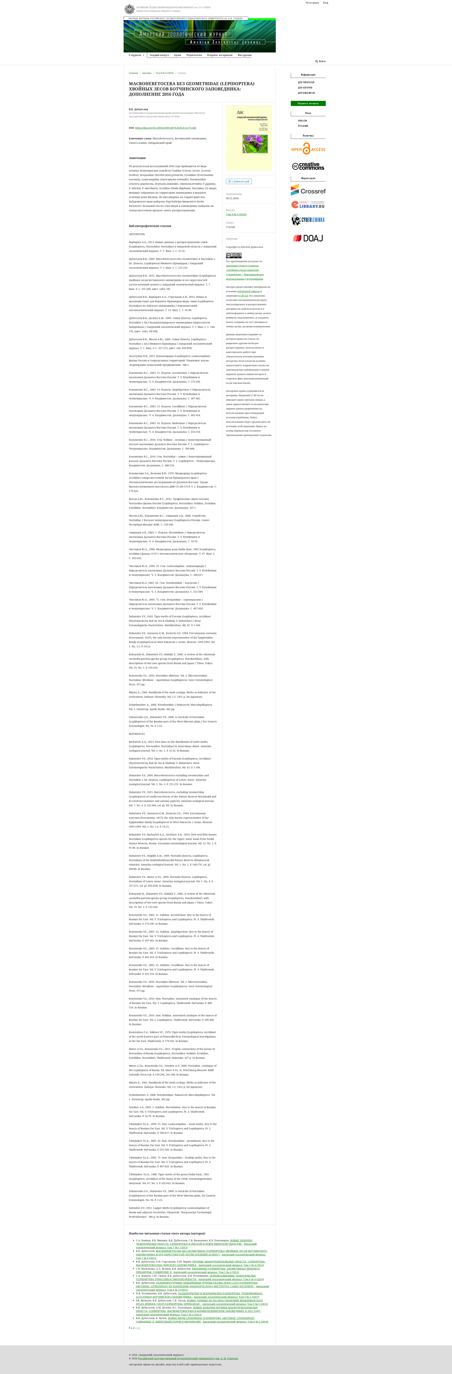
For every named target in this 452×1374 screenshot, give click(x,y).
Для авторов (305, 87)
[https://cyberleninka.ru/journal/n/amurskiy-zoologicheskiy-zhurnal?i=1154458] (308, 225)
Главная (133, 73)
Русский (303, 126)
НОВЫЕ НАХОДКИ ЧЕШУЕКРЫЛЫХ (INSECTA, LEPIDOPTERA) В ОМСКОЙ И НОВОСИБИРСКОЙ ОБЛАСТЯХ (194, 1242)
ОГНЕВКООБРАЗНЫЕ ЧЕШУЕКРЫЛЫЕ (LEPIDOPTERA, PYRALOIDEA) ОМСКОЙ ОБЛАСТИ (196, 1277)
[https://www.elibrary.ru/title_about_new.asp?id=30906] (308, 208)
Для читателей (306, 82)
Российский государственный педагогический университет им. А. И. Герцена (188, 1358)
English (302, 120)
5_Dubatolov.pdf (240, 181)
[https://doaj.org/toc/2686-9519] (308, 244)
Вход (325, 2)
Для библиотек (306, 92)
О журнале (135, 55)
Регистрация (312, 2)
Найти (322, 61)
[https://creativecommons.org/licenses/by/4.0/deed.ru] (308, 171)
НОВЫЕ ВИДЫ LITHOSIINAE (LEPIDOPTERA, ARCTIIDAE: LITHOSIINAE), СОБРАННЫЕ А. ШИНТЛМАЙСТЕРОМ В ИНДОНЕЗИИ (195, 1319)
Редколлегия (194, 55)
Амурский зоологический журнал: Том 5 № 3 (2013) (235, 1304)
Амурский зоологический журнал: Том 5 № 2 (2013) (168, 1314)
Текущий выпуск (159, 55)
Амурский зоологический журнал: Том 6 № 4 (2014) (231, 1279)
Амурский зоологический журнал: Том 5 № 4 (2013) (231, 1265)
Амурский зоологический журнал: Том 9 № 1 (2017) (226, 1297)
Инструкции (245, 55)
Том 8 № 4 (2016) (165, 73)
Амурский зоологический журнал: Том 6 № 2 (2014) (235, 1321)
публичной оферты (248, 291)
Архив (177, 55)
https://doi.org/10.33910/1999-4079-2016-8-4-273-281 (165, 127)
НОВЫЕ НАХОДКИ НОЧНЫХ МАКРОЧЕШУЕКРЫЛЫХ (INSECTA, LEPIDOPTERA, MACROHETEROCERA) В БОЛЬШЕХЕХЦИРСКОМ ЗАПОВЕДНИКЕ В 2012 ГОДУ (198, 1309)
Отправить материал (308, 103)
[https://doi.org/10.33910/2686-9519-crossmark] (308, 194)
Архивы (146, 73)
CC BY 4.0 (243, 295)
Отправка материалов (220, 55)
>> (138, 1327)
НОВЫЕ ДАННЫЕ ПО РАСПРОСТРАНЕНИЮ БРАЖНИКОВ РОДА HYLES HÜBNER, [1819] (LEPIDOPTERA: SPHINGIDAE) (199, 1302)
